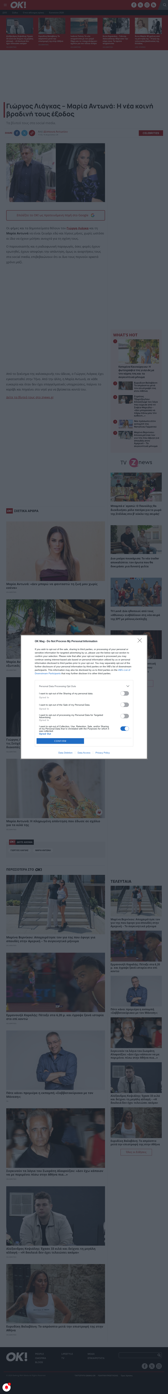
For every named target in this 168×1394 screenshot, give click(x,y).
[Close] (141, 641)
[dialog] (84, 697)
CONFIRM (60, 741)
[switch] (124, 693)
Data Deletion (65, 752)
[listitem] (84, 686)
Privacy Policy (102, 752)
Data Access (84, 752)
